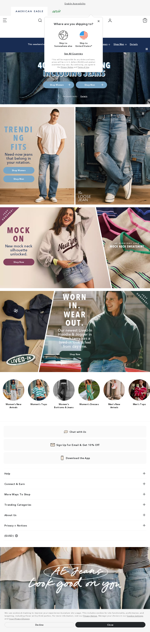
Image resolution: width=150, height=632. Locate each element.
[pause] (143, 113)
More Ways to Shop (17, 494)
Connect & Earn (14, 484)
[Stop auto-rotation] (147, 49)
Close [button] (110, 624)
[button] (63, 39)
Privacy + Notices (15, 525)
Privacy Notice (90, 615)
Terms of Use (83, 67)
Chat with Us (78, 431)
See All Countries (73, 53)
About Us (10, 515)
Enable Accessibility (75, 3)
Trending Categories (17, 504)
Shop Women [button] (57, 84)
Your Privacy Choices (19, 618)
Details (126, 44)
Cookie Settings (135, 615)
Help (7, 473)
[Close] (99, 21)
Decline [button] (39, 624)
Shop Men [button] (111, 44)
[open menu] (5, 20)
